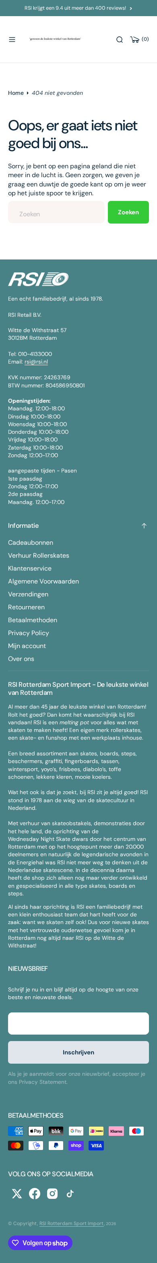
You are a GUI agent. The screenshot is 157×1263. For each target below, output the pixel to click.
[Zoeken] (120, 40)
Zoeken (128, 212)
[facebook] (34, 1193)
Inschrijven (78, 1052)
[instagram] (52, 1193)
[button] (12, 40)
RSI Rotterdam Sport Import (71, 1223)
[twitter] (17, 1193)
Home (16, 92)
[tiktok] (70, 1193)
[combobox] (56, 212)
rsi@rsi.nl (36, 361)
